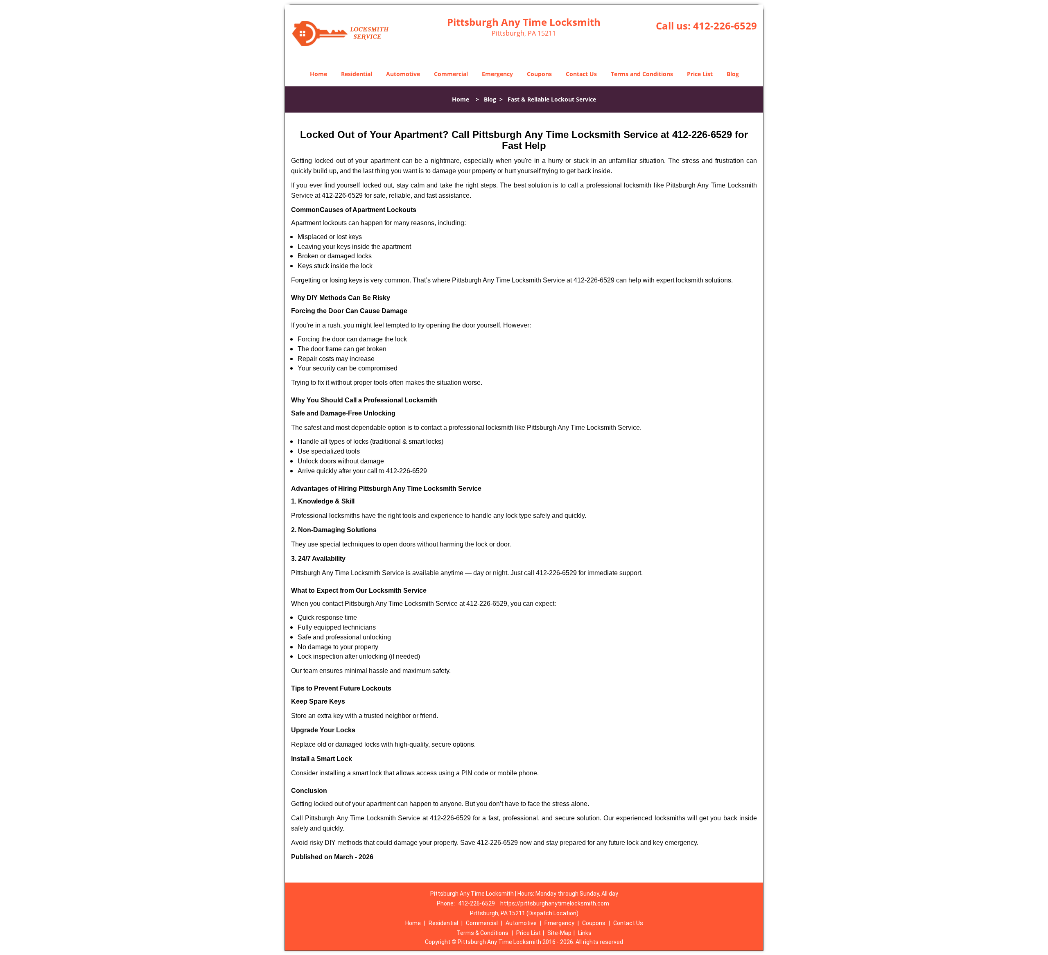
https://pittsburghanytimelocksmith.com (554, 903)
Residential (356, 74)
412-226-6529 (725, 25)
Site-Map (559, 933)
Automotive (403, 74)
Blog (733, 74)
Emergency (497, 74)
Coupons (539, 74)
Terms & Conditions (482, 933)
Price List (700, 74)
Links (585, 933)
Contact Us (581, 74)
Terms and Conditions (642, 74)
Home (318, 74)
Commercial (451, 74)
